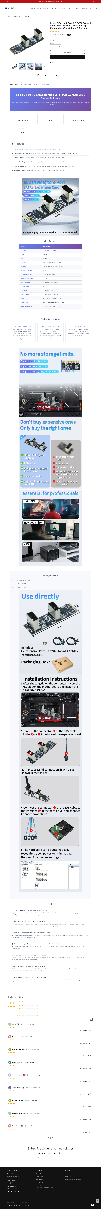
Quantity (52, 43)
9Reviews (12, 1008)
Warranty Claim (40, 1185)
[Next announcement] (93, 1)
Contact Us (68, 1176)
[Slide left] (9, 66)
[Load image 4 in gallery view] (38, 66)
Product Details (13, 84)
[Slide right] (44, 66)
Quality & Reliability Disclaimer (73, 1179)
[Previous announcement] (7, 1)
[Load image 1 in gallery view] (14, 66)
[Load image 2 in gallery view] (22, 66)
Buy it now (67, 57)
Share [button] (53, 62)
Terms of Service (40, 1173)
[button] (42, 8)
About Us (67, 1173)
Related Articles (45, 84)
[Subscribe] (63, 1158)
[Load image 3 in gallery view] (30, 66)
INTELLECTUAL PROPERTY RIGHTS (44, 1187)
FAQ (35, 84)
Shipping (59, 37)
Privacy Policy (39, 1176)
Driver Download (26, 84)
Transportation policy (41, 1179)
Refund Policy (39, 1182)
